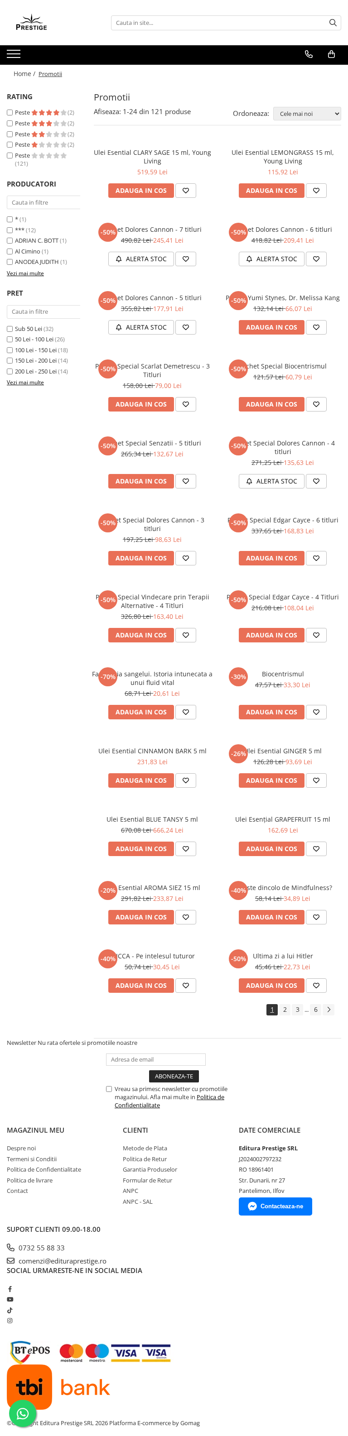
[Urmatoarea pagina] (328, 1009)
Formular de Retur (147, 1180)
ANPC (130, 1191)
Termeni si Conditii (32, 1159)
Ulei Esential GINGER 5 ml (283, 751)
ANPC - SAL (138, 1201)
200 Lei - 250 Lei (36, 371)
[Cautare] (333, 22)
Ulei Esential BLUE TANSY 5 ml (152, 819)
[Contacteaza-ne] (309, 54)
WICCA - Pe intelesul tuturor (152, 956)
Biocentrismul (283, 674)
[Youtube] (10, 1299)
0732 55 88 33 (41, 1247)
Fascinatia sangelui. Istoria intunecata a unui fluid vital (152, 678)
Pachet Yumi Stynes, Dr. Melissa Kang (283, 297)
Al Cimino (27, 251)
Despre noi (21, 1148)
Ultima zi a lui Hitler (283, 956)
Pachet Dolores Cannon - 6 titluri (282, 229)
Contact (17, 1191)
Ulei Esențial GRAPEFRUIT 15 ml (282, 819)
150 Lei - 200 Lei (36, 360)
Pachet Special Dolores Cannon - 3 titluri (152, 524)
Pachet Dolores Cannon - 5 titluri (152, 297)
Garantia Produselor (150, 1169)
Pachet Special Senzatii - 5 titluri (152, 443)
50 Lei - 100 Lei (34, 339)
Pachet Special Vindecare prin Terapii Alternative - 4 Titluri (152, 601)
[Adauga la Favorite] (185, 190)
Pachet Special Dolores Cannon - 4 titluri (283, 447)
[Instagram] (10, 1320)
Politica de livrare (30, 1180)
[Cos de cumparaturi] (331, 54)
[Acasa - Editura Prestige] (52, 22)
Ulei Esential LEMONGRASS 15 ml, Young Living (283, 156)
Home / (25, 73)
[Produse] (15, 56)
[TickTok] (10, 1310)
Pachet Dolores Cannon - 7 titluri (152, 229)
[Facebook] (10, 1289)
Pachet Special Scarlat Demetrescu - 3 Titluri (152, 370)
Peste (23, 112)
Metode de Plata (145, 1148)
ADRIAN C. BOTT (36, 240)
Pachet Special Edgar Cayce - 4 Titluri (283, 597)
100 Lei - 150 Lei (36, 350)
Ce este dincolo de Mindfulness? (283, 887)
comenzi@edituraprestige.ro (61, 1260)
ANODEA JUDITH (37, 262)
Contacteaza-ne (282, 1206)
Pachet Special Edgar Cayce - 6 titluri (282, 520)
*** (19, 230)
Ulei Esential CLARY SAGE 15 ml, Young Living (152, 156)
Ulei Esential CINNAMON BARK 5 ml (152, 751)
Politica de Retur (145, 1159)
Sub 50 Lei (28, 329)
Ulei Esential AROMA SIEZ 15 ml (152, 887)
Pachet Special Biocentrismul (283, 366)
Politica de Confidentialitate (44, 1169)
